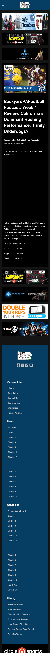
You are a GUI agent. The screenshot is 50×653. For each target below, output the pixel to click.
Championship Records (19, 614)
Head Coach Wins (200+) (19, 624)
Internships (13, 407)
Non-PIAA (12, 584)
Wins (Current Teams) (18, 619)
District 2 (12, 437)
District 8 (12, 486)
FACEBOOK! (20, 243)
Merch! (19, 258)
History (11, 388)
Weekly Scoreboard (17, 510)
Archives (12, 427)
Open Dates (13, 589)
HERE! (32, 151)
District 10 (12, 496)
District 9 (12, 491)
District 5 (12, 471)
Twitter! (19, 248)
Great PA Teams (15, 634)
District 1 (12, 432)
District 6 (12, 476)
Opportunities (14, 403)
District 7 (20, 140)
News (27, 140)
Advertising (13, 393)
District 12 (12, 457)
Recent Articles (15, 412)
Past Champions (15, 604)
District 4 (12, 447)
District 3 (12, 442)
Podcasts (35, 140)
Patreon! (20, 253)
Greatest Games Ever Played (21, 629)
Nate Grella (8, 143)
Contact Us (13, 398)
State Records (14, 609)
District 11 (12, 452)
